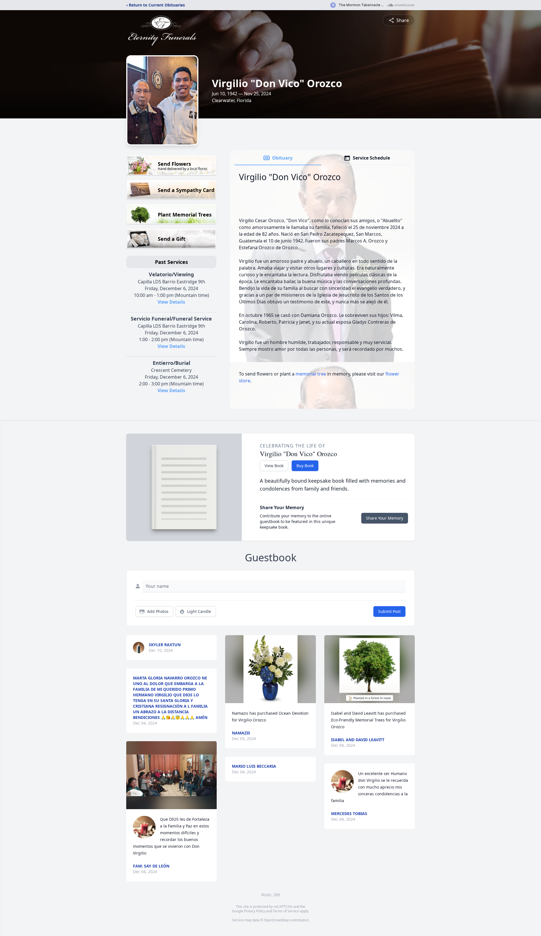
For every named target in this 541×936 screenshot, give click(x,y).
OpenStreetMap (276, 920)
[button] (171, 775)
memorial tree (311, 374)
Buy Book (305, 465)
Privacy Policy (254, 911)
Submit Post (389, 611)
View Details (171, 302)
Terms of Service (286, 911)
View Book (274, 465)
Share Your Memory (384, 518)
